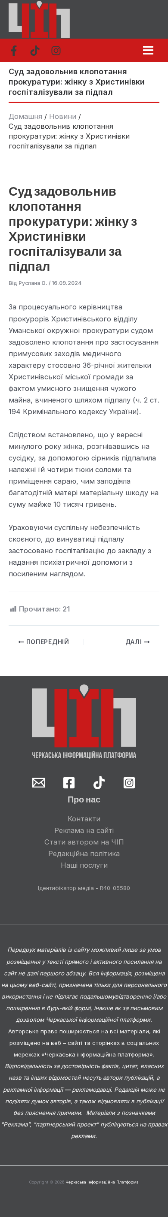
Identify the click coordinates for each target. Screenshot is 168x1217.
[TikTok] (35, 50)
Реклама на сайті (84, 830)
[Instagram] (56, 50)
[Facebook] (14, 50)
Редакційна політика (84, 853)
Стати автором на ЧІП (84, 842)
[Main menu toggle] (148, 50)
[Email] (38, 782)
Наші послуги (84, 865)
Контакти (84, 818)
